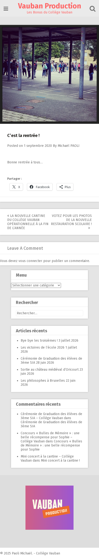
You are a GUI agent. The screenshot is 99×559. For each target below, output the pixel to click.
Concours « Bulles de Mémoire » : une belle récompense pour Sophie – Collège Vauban (50, 437)
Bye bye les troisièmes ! (39, 341)
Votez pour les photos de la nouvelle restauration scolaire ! (71, 220)
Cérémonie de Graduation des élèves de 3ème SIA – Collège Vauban (51, 416)
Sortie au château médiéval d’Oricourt (50, 370)
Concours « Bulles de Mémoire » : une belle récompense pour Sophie (51, 445)
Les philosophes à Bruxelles (43, 381)
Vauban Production (49, 6)
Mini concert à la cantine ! (60, 460)
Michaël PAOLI (69, 146)
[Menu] (6, 9)
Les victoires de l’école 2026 (42, 347)
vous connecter (30, 261)
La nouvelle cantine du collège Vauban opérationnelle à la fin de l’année (28, 222)
